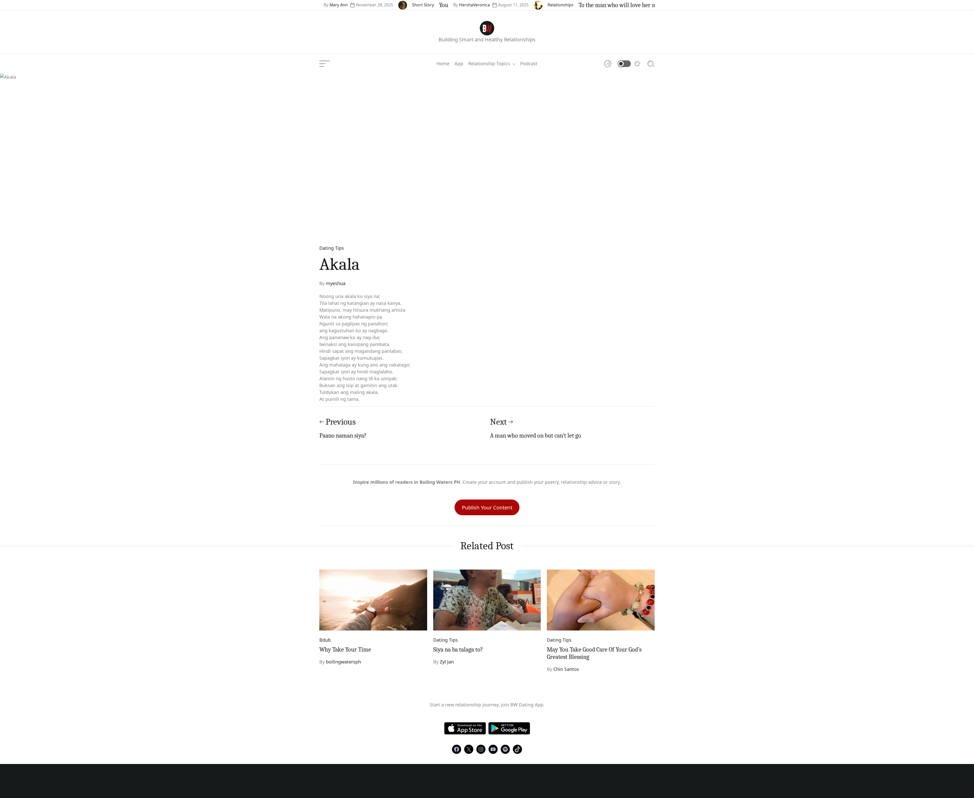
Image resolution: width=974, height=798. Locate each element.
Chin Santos (566, 669)
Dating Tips (331, 248)
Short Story (393, 5)
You (413, 5)
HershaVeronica (444, 5)
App (459, 63)
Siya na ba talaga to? (458, 649)
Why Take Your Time (345, 649)
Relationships (531, 5)
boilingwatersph (343, 662)
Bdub (325, 640)
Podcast (528, 63)
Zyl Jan (447, 662)
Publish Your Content (487, 507)
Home (443, 63)
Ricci (648, 5)
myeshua (335, 283)
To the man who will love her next (591, 5)
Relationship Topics (489, 63)
